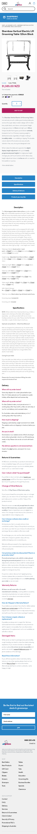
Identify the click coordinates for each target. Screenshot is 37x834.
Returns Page (11, 663)
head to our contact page (10, 608)
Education (21, 775)
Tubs (20, 769)
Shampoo (5, 782)
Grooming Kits (23, 779)
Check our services (12, 18)
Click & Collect (6, 816)
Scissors (4, 779)
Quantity (4, 104)
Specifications (18, 184)
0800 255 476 (29, 740)
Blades (4, 775)
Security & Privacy (8, 819)
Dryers (20, 765)
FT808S (30, 251)
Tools (3, 786)
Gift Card (5, 769)
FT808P (9, 251)
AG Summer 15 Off (11, 25)
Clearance (22, 789)
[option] (9, 78)
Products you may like (18, 197)
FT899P (9, 253)
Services (5, 809)
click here (10, 599)
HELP (11, 449)
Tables (20, 762)
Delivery (4, 806)
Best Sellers (5, 762)
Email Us (32, 743)
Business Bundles (24, 782)
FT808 (19, 251)
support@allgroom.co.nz (21, 649)
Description (18, 178)
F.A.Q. (4, 802)
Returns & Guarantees (9, 812)
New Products (6, 765)
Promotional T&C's (8, 822)
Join (18, 728)
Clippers (4, 772)
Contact (4, 799)
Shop (3, 25)
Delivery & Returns (18, 191)
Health (20, 772)
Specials (21, 786)
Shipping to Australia (9, 826)
